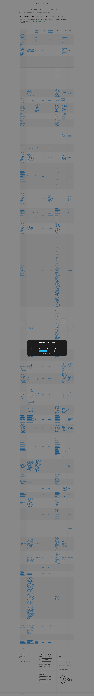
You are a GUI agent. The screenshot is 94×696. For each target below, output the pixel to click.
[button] (47, 353)
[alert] (47, 348)
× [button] (65, 341)
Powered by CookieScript (47, 354)
